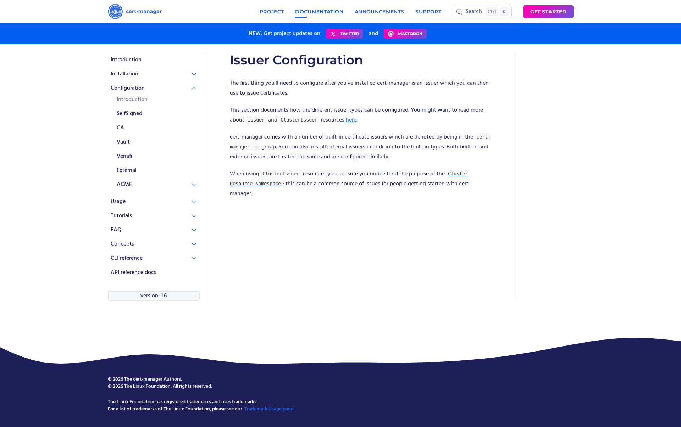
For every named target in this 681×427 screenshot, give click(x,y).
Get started (548, 12)
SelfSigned (129, 113)
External (127, 170)
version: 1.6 (153, 296)
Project (272, 12)
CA (120, 128)
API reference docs (133, 272)
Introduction (126, 59)
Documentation (319, 12)
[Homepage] (135, 11)
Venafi (124, 156)
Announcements (379, 12)
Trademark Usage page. (269, 409)
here (351, 120)
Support (428, 12)
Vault (123, 142)
